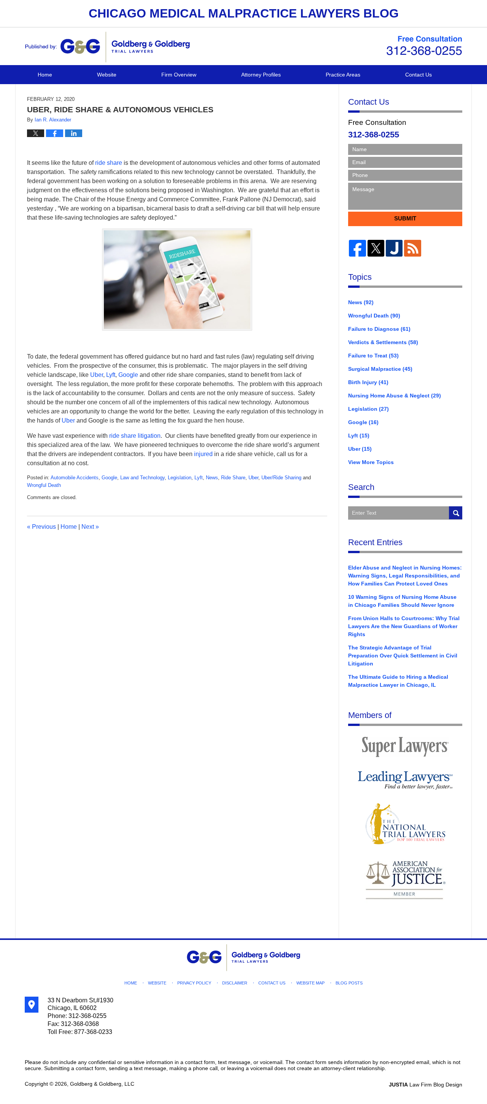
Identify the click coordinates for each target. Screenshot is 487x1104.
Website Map (310, 983)
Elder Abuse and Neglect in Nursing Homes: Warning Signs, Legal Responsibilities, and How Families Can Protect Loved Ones (405, 576)
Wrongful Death (44, 485)
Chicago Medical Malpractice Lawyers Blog (107, 47)
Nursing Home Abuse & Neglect (394, 395)
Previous (41, 526)
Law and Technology (142, 477)
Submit (405, 218)
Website (106, 75)
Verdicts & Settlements (383, 342)
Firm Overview (178, 75)
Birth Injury (368, 382)
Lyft (110, 375)
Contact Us (418, 75)
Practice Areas (343, 75)
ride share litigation (135, 435)
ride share (108, 163)
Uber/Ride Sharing (281, 477)
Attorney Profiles (261, 75)
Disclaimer (234, 983)
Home (45, 75)
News (212, 477)
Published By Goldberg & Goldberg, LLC (424, 45)
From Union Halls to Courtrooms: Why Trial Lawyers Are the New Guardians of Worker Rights (404, 626)
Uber (96, 375)
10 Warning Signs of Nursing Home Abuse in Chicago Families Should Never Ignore (402, 601)
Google (128, 375)
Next (90, 526)
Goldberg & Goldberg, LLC (102, 1084)
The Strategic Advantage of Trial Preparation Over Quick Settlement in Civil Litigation (402, 656)
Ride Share (233, 477)
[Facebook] (357, 248)
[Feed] (412, 248)
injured (203, 454)
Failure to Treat (373, 356)
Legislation (179, 477)
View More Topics (371, 462)
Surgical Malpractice (380, 369)
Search (455, 513)
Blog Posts (349, 983)
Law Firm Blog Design (425, 1085)
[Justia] (394, 248)
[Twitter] (376, 248)
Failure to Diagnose (379, 329)
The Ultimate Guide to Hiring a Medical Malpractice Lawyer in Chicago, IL (398, 681)
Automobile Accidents (75, 477)
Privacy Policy (194, 983)
